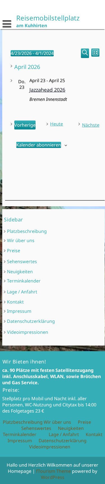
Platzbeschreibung (27, 231)
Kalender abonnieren (38, 145)
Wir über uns (20, 240)
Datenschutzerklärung (31, 321)
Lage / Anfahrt (22, 292)
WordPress (52, 477)
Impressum (19, 311)
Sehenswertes (22, 261)
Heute (56, 124)
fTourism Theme (53, 471)
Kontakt (15, 302)
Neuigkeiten (20, 271)
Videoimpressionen (27, 332)
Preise (13, 250)
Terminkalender (24, 281)
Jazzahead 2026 (47, 89)
